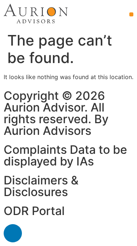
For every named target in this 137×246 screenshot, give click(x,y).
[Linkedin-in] (13, 233)
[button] (131, 14)
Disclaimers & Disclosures (41, 186)
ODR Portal (34, 211)
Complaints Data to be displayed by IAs (65, 155)
